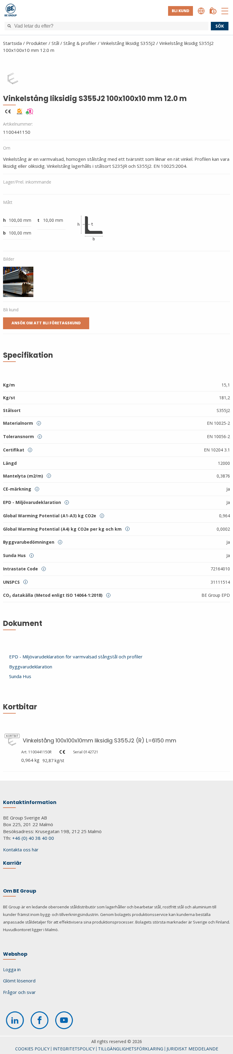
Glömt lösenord (19, 981)
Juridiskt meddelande (192, 1049)
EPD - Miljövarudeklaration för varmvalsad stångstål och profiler (76, 657)
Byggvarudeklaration (30, 667)
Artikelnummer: (18, 124)
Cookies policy (32, 1049)
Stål (55, 43)
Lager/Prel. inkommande (27, 182)
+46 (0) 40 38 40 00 (33, 838)
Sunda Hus (20, 676)
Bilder (8, 259)
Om (6, 148)
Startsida (12, 43)
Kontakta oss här (21, 849)
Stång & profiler (79, 43)
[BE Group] (11, 11)
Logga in (12, 969)
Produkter (36, 43)
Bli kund (180, 10)
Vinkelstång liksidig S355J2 (128, 43)
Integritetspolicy (74, 1049)
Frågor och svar (19, 992)
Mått (7, 202)
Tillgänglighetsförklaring (130, 1049)
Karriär (12, 863)
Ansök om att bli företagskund (46, 323)
